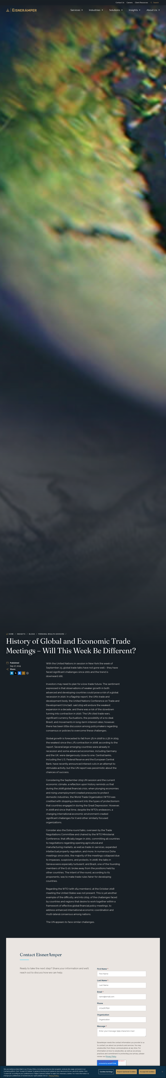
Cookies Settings (106, 1072)
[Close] (162, 1071)
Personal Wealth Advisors (51, 634)
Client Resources (141, 3)
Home (11, 634)
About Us (152, 10)
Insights (133, 10)
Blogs (32, 634)
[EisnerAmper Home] (21, 10)
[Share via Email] (23, 673)
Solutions (114, 10)
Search (156, 3)
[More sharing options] (27, 673)
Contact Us (120, 3)
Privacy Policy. (54, 1076)
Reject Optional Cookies (126, 1072)
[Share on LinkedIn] (11, 673)
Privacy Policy (111, 1056)
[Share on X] (15, 673)
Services (75, 10)
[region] (83, 1072)
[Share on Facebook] (19, 673)
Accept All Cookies (147, 1072)
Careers (130, 3)
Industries (94, 10)
